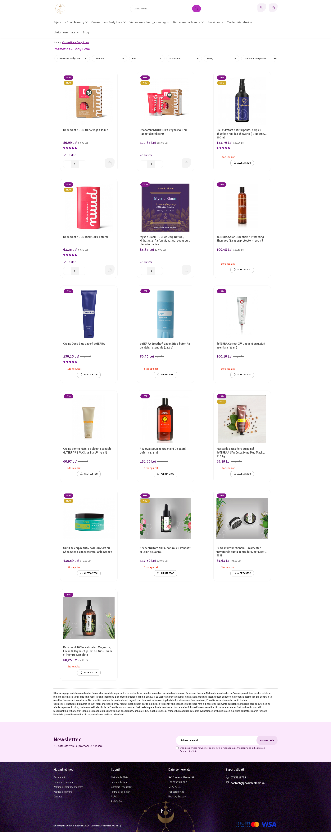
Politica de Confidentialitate (68, 787)
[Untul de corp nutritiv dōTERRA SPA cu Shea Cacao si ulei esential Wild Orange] (89, 518)
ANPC (114, 796)
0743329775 (238, 777)
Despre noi (59, 777)
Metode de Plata (119, 777)
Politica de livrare (62, 791)
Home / (57, 42)
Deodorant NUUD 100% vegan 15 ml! (85, 130)
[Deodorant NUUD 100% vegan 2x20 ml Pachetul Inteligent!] (165, 100)
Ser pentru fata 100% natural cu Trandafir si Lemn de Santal (165, 550)
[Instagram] (169, 810)
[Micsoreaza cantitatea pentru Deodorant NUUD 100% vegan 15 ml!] (67, 164)
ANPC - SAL (117, 801)
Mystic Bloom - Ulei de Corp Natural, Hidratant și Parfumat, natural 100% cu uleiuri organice (164, 240)
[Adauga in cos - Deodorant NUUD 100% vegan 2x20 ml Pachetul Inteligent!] (186, 163)
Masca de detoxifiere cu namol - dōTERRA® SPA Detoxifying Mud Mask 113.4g (239, 452)
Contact (57, 796)
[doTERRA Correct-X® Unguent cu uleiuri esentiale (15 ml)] (242, 314)
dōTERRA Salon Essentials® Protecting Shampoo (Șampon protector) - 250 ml (240, 239)
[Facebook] (162, 810)
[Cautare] (196, 8)
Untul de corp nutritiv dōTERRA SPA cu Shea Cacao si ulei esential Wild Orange (87, 550)
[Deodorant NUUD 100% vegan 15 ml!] (89, 100)
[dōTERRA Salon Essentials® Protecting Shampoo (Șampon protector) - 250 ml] (242, 207)
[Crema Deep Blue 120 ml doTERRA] (89, 314)
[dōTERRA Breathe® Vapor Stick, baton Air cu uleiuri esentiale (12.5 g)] (165, 314)
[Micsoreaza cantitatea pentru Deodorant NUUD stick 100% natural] (67, 271)
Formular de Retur (120, 791)
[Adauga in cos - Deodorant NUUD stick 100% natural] (110, 270)
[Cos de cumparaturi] (273, 7)
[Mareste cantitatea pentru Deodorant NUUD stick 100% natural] (82, 271)
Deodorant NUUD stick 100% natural (85, 237)
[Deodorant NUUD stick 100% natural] (89, 207)
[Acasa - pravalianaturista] (77, 8)
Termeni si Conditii (63, 782)
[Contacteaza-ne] (261, 7)
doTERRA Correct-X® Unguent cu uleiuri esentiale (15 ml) (240, 345)
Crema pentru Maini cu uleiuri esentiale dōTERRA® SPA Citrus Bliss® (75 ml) (87, 450)
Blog (86, 32)
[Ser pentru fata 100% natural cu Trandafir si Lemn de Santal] (165, 518)
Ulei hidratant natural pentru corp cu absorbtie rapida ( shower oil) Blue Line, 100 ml (240, 133)
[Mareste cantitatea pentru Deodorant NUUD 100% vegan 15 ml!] (82, 164)
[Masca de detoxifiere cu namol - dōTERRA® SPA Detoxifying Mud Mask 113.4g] (242, 419)
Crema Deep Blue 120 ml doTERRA (84, 343)
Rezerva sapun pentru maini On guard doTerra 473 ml (163, 450)
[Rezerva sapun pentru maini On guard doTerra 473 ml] (165, 419)
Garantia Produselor (121, 787)
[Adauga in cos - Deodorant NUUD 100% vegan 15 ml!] (110, 163)
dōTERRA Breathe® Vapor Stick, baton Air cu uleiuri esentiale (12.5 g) (165, 345)
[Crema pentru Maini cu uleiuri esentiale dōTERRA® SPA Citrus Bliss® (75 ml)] (89, 419)
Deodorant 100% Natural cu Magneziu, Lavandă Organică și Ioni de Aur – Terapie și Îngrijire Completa (88, 651)
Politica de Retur (119, 782)
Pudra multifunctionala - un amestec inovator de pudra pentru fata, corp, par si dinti (241, 551)
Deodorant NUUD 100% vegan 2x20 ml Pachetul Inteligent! (163, 132)
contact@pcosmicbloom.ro (247, 783)
